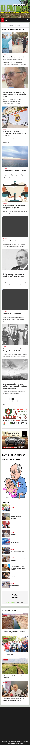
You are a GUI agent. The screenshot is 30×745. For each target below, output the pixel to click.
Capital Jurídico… (14, 542)
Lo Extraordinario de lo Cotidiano (14, 170)
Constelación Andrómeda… (12, 314)
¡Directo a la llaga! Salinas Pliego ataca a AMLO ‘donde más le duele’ (17, 568)
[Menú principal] (6, 20)
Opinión (5, 168)
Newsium (13, 743)
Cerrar (3, 404)
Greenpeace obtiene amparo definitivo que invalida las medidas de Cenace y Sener (15, 386)
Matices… (13, 576)
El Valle (5, 659)
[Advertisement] (15, 723)
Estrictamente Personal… (17, 551)
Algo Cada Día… (14, 585)
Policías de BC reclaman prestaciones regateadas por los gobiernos (14, 133)
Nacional (5, 271)
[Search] (28, 20)
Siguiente (15, 401)
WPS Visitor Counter (19, 602)
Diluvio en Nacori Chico (11, 241)
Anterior (7, 399)
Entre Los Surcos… (15, 509)
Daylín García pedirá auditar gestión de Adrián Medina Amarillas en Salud (13, 699)
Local (4, 54)
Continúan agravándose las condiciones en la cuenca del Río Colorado (14, 632)
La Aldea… (13, 534)
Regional (5, 203)
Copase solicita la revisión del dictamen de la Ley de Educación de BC (14, 94)
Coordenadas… (14, 526)
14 (24, 399)
